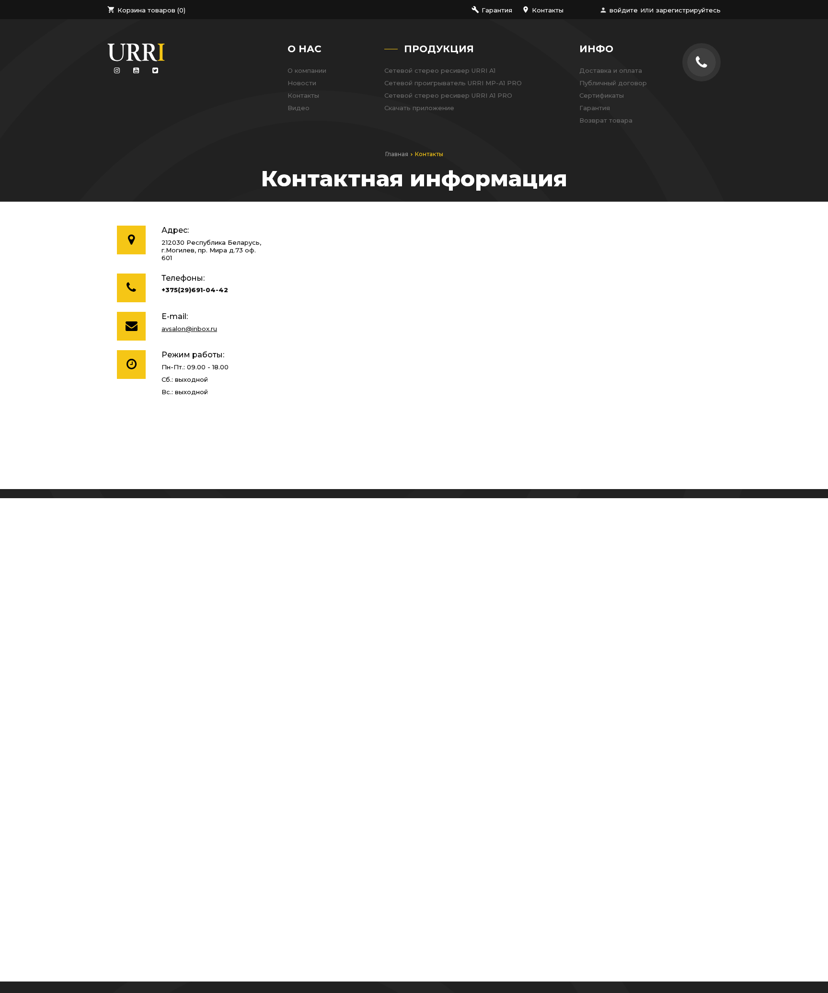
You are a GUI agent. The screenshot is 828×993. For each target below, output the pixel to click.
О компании (307, 70)
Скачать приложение (419, 108)
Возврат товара (605, 120)
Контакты (303, 95)
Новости (302, 83)
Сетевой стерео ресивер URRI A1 (439, 70)
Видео (299, 108)
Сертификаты (601, 95)
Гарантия (594, 108)
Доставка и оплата (610, 70)
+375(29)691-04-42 (194, 290)
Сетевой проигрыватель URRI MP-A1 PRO (453, 83)
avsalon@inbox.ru (189, 328)
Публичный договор (613, 83)
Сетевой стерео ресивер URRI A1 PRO (448, 95)
